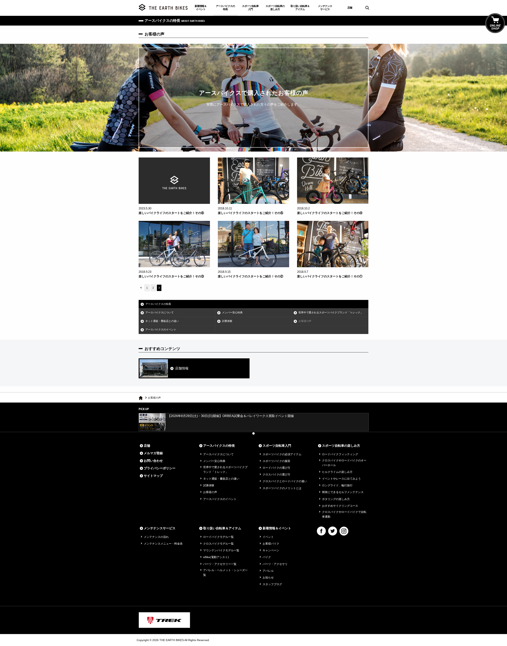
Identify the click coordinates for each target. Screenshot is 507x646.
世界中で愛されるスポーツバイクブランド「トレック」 (330, 312)
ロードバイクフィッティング (340, 454)
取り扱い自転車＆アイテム (300, 8)
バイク (267, 557)
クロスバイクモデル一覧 (218, 543)
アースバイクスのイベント (160, 329)
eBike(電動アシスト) (216, 557)
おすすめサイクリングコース (340, 505)
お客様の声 (304, 321)
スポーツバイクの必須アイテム (282, 454)
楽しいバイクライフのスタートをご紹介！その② (250, 276)
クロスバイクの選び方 (276, 474)
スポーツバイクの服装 (276, 461)
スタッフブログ (272, 584)
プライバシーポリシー (159, 468)
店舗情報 (182, 368)
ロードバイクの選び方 (276, 467)
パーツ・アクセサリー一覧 (219, 564)
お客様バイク (271, 543)
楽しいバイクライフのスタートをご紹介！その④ (329, 213)
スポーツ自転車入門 (250, 8)
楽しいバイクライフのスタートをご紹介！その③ (171, 276)
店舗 (349, 7)
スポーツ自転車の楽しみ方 (275, 8)
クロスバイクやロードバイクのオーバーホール (344, 463)
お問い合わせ (153, 460)
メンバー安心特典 (232, 312)
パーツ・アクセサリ (275, 564)
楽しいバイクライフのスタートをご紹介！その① (329, 276)
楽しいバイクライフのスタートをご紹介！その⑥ (171, 213)
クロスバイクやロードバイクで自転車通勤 (344, 514)
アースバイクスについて (159, 312)
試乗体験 (227, 321)
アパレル (268, 570)
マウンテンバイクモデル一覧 (221, 550)
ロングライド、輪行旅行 (337, 485)
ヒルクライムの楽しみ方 (337, 471)
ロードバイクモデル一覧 (218, 536)
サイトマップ (153, 475)
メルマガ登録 (153, 453)
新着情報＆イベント (201, 8)
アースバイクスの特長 (225, 8)
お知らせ (268, 577)
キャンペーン (271, 550)
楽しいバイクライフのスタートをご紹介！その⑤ (250, 213)
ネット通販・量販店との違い (162, 321)
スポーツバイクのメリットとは (282, 488)
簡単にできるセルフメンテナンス (343, 492)
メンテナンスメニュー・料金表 (163, 543)
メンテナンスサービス (325, 8)
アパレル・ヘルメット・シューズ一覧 (225, 572)
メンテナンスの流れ (156, 536)
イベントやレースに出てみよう (341, 478)
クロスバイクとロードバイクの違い (285, 481)
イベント (268, 536)
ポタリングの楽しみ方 (336, 499)
